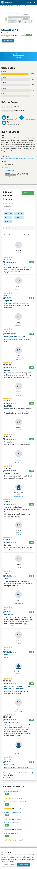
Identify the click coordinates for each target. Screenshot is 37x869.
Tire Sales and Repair (15, 158)
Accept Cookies (23, 864)
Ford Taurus (18, 325)
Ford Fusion (18, 711)
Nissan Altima (18, 289)
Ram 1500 (18, 359)
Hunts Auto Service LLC (12, 812)
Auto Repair (10, 5)
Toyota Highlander (18, 603)
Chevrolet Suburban (18, 254)
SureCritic (3, 5)
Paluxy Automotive (11, 791)
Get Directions (11, 177)
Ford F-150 (18, 395)
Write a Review (8, 40)
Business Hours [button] (10, 170)
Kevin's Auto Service (11, 823)
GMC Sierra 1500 (18, 496)
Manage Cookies (9, 864)
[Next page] (32, 772)
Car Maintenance (28, 158)
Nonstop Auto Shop (11, 833)
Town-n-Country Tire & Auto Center (17, 802)
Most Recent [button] (28, 235)
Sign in (29, 2)
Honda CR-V (18, 462)
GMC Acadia (18, 753)
